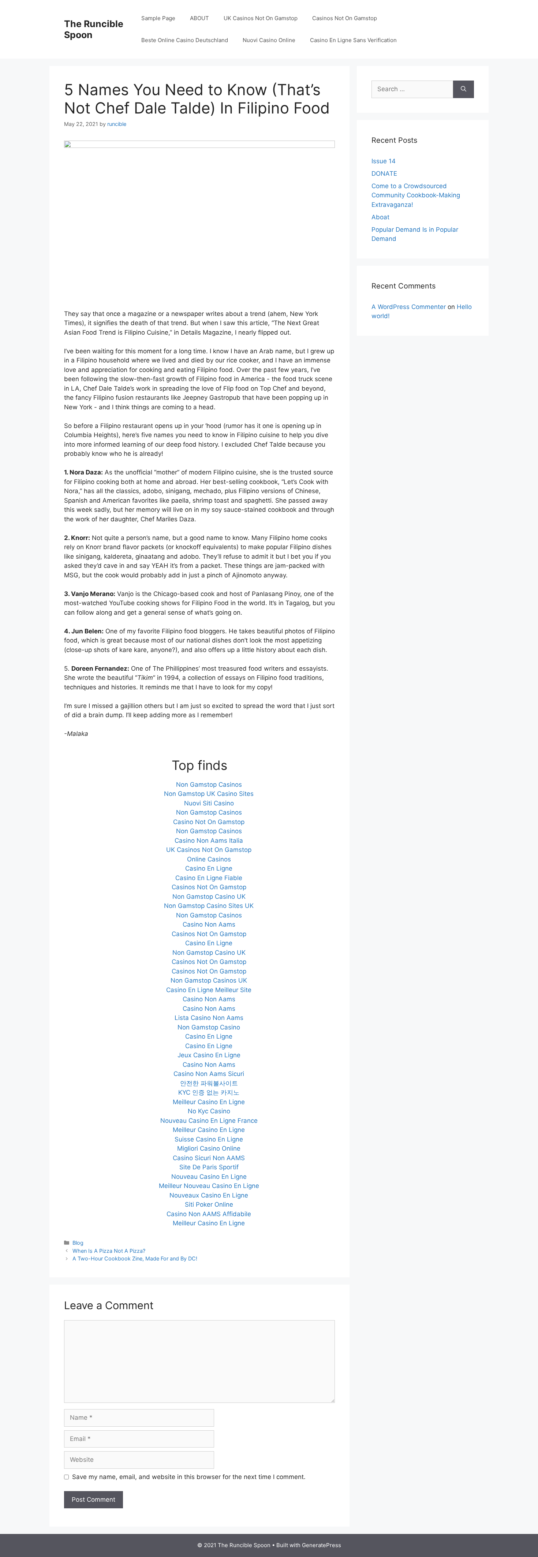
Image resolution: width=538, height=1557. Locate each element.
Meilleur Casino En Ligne (209, 1102)
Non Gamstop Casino (209, 1027)
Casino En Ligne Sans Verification (353, 40)
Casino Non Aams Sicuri (208, 1073)
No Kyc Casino (209, 1111)
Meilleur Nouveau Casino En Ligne (209, 1185)
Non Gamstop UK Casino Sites (209, 793)
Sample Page (158, 18)
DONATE (384, 173)
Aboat (380, 217)
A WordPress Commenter (408, 306)
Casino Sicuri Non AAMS (209, 1158)
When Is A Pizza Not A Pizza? (108, 1251)
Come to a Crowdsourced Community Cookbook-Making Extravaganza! (415, 195)
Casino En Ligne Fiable (208, 878)
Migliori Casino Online (208, 1148)
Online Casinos (209, 859)
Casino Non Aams (209, 924)
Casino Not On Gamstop (208, 822)
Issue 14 (383, 161)
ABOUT (199, 18)
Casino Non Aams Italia (209, 840)
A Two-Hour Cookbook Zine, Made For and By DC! (134, 1258)
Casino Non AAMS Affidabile (209, 1214)
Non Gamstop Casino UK (209, 896)
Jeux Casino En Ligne (209, 1055)
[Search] (463, 89)
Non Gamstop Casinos (209, 784)
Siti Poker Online (209, 1204)
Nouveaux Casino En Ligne (208, 1195)
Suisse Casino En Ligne (209, 1139)
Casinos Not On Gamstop (344, 18)
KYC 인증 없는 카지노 (208, 1092)
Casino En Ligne (208, 868)
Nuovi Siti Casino (209, 803)
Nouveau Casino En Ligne (209, 1176)
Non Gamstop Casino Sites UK (209, 905)
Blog (77, 1243)
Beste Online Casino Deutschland (184, 40)
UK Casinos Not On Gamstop (261, 18)
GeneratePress (321, 1545)
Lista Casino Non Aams (209, 1017)
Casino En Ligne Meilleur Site (208, 990)
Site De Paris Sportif (209, 1167)
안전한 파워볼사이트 (209, 1083)
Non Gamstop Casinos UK (209, 980)
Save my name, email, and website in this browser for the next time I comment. (189, 1476)
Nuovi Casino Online (269, 40)
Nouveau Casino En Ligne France (209, 1120)
